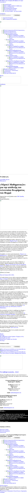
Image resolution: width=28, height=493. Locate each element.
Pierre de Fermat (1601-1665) (7, 275)
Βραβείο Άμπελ (14, 241)
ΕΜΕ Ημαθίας (20, 196)
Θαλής (11, 45)
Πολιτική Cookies (4, 429)
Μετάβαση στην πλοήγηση (6, 0)
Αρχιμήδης (15, 34)
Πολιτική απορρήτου (5, 431)
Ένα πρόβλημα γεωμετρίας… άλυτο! (9, 372)
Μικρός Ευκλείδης (20, 61)
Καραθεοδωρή (17, 50)
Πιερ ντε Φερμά (4, 278)
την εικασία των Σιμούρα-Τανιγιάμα (12, 313)
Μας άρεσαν (6, 179)
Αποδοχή (2, 492)
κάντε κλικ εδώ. (14, 327)
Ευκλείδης (14, 55)
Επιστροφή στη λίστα (5, 337)
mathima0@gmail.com (15, 392)
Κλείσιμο (2, 340)
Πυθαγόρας (15, 66)
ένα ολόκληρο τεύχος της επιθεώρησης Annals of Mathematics (12, 306)
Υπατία (12, 39)
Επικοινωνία (3, 432)
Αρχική (2, 179)
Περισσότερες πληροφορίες (13, 491)
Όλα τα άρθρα (20, 35)
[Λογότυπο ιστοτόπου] (13, 27)
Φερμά (1, 333)
